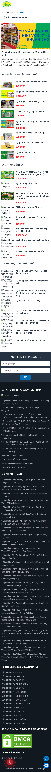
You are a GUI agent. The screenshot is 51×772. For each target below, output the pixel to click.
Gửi (25, 377)
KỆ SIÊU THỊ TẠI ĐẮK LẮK (12, 715)
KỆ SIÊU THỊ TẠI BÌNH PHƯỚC (14, 696)
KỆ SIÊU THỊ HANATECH (11, 672)
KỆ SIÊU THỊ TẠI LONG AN (12, 711)
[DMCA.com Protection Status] (16, 741)
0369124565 (17, 455)
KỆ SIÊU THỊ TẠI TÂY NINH (12, 708)
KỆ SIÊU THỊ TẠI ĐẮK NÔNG (13, 719)
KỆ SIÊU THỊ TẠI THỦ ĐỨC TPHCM (16, 704)
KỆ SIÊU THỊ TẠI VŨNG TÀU (13, 688)
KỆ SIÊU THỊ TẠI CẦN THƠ (12, 680)
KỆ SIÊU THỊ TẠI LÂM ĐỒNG (13, 692)
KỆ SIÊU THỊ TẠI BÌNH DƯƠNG (14, 684)
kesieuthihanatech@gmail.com (21, 463)
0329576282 (21, 459)
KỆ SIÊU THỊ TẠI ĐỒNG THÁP (14, 700)
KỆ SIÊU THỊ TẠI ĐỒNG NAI (13, 676)
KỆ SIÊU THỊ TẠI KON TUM (13, 723)
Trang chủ (5, 12)
